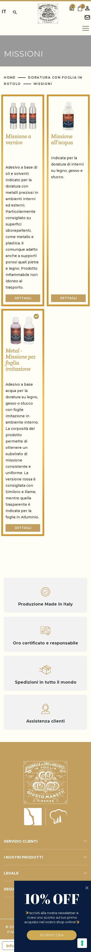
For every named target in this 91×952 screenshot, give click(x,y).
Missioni (43, 84)
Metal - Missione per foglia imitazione (21, 359)
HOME (10, 77)
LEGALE (11, 873)
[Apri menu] (85, 28)
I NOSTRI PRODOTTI (23, 857)
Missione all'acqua (62, 139)
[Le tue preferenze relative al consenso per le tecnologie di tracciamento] (82, 943)
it (4, 11)
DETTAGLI (23, 298)
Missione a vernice (18, 139)
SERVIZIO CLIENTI (20, 841)
